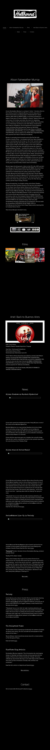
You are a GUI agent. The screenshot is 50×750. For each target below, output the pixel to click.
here (22, 506)
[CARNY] (20, 255)
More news (24, 576)
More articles (25, 670)
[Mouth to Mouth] (40, 255)
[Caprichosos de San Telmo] (30, 255)
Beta (17, 503)
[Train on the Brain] (10, 255)
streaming (11, 367)
